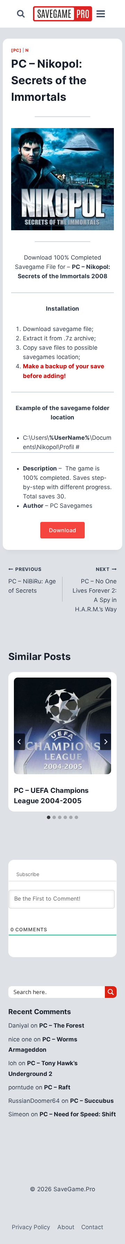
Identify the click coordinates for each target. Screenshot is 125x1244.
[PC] (16, 50)
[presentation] (62, 726)
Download (62, 530)
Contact (92, 1227)
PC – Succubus (92, 1100)
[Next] (105, 741)
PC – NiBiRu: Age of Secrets (32, 580)
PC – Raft (57, 1087)
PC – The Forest (61, 1025)
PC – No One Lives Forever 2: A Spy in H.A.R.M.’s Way (95, 589)
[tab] (48, 817)
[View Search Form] (21, 14)
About (65, 1227)
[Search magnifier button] (111, 992)
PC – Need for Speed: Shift (78, 1114)
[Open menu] (100, 13)
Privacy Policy (31, 1227)
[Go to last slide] (19, 741)
